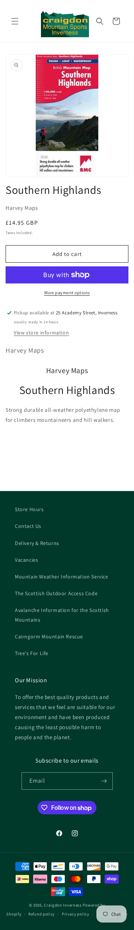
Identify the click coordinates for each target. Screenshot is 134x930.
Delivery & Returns (37, 543)
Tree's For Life (31, 653)
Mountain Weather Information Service (61, 576)
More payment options (67, 292)
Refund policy (41, 914)
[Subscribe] (104, 781)
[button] (15, 21)
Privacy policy (75, 914)
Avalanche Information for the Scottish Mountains (62, 615)
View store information (41, 332)
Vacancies (26, 560)
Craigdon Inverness (63, 905)
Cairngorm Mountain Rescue (49, 636)
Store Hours (29, 509)
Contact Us (28, 526)
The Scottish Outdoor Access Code (56, 593)
